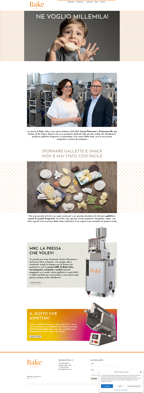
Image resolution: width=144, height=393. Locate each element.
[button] (141, 372)
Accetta (107, 386)
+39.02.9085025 (64, 367)
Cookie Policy (117, 389)
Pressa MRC (71, 2)
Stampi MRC (79, 2)
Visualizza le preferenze (134, 386)
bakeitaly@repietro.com (65, 369)
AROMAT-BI (90, 2)
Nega (119, 386)
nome (92, 363)
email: (92, 369)
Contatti (102, 2)
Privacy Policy (124, 389)
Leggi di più (35, 282)
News (96, 2)
